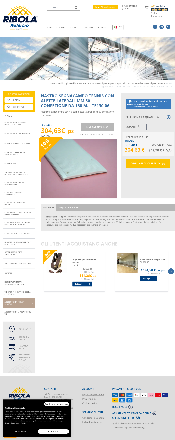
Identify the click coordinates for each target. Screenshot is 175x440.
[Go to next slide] (171, 271)
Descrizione (48, 207)
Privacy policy (89, 398)
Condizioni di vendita (93, 417)
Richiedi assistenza (92, 422)
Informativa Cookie (18, 423)
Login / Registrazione (93, 394)
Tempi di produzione (68, 207)
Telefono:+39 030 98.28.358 (56, 394)
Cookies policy (89, 403)
